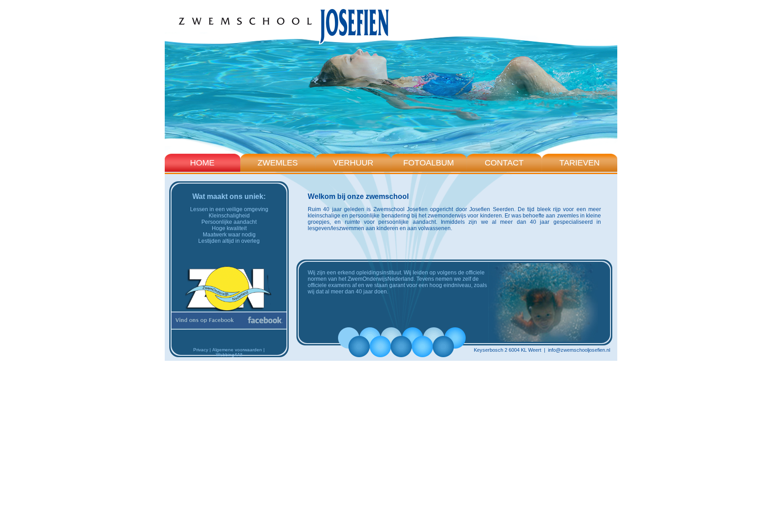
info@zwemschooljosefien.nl (579, 350)
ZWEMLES (277, 162)
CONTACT (504, 162)
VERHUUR (353, 162)
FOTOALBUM (428, 162)
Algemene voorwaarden (237, 349)
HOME (202, 162)
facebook (229, 320)
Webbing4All (229, 354)
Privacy (200, 349)
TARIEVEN (579, 162)
